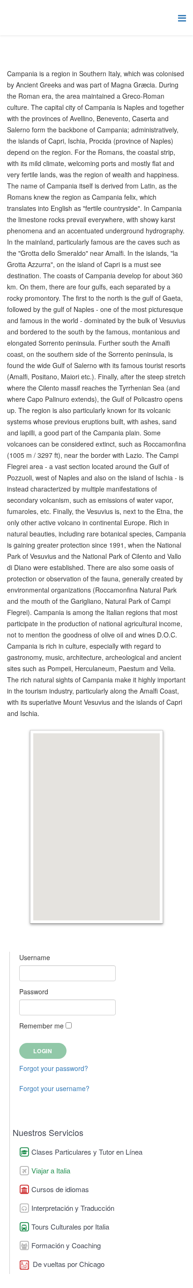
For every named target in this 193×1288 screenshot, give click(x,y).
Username (34, 957)
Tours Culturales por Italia (70, 1226)
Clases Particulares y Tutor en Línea (86, 1152)
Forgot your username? (54, 1088)
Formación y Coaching (66, 1245)
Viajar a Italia (50, 1170)
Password (33, 991)
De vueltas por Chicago (67, 1264)
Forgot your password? (53, 1068)
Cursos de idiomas (60, 1189)
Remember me (41, 1025)
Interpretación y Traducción (72, 1208)
